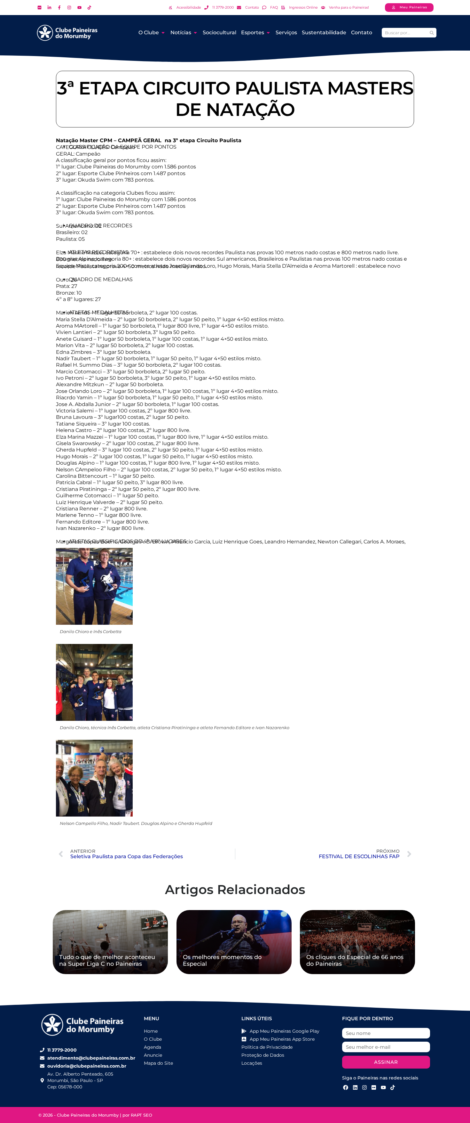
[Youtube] (383, 1087)
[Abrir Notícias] (195, 33)
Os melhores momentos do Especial (222, 961)
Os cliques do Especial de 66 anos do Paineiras (354, 961)
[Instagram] (364, 1087)
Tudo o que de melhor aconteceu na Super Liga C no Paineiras (107, 961)
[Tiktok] (392, 1087)
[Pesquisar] (431, 32)
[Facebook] (345, 1087)
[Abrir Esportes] (268, 33)
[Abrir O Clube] (163, 33)
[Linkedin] (354, 1087)
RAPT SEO (141, 1115)
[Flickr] (373, 1087)
